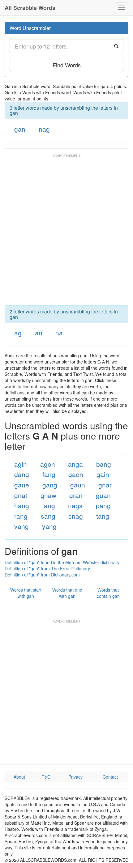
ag (18, 332)
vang (21, 526)
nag (44, 129)
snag (75, 516)
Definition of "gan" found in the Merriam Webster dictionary (62, 562)
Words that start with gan (25, 593)
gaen (75, 474)
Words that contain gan (108, 593)
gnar (105, 484)
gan (19, 129)
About (19, 777)
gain (103, 474)
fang (48, 474)
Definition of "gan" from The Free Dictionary (47, 568)
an (38, 332)
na (59, 332)
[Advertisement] (66, 229)
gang (49, 484)
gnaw (48, 495)
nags (75, 505)
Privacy (75, 777)
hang (21, 505)
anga (75, 464)
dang (21, 474)
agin (20, 464)
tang (102, 516)
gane (21, 484)
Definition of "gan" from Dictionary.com (42, 575)
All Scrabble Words (30, 8)
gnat (20, 495)
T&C (46, 777)
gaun (77, 484)
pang (103, 505)
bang (103, 464)
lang (48, 505)
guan (103, 495)
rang (21, 516)
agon (47, 464)
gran (76, 495)
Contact (110, 777)
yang (49, 526)
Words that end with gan (67, 593)
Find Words (67, 65)
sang (48, 516)
